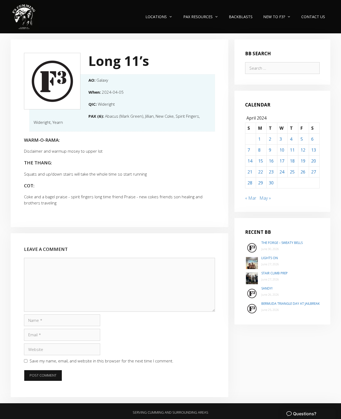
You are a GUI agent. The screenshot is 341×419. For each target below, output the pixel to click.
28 (249, 183)
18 (292, 161)
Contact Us (313, 16)
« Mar (250, 198)
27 (313, 172)
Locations (156, 16)
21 (249, 172)
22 (260, 172)
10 (281, 150)
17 (281, 161)
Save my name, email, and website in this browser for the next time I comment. (101, 360)
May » (265, 198)
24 (281, 172)
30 (271, 183)
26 (303, 172)
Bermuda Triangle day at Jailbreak (290, 303)
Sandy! (267, 288)
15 (260, 161)
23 (271, 172)
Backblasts (241, 16)
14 (249, 161)
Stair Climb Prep (274, 273)
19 (303, 161)
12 (303, 150)
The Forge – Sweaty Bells (282, 242)
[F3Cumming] (24, 16)
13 (313, 150)
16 (271, 161)
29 (260, 183)
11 (292, 150)
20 (313, 161)
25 (292, 172)
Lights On (269, 258)
